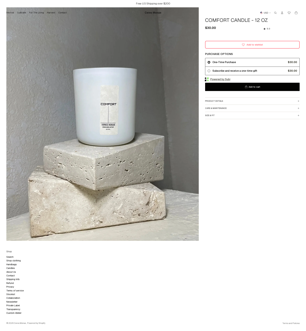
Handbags (11, 264)
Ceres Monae (20, 323)
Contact (10, 275)
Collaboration (13, 298)
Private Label (13, 305)
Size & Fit (210, 115)
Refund (10, 283)
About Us (11, 271)
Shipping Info (13, 279)
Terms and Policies (291, 323)
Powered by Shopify (36, 323)
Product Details (214, 101)
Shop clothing (13, 260)
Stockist (10, 294)
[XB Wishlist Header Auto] (289, 12)
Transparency (13, 309)
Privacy (10, 286)
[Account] (282, 12)
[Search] (275, 12)
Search (10, 256)
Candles (10, 268)
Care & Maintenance (216, 108)
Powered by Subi (220, 79)
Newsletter (12, 301)
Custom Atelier (14, 313)
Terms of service (15, 290)
